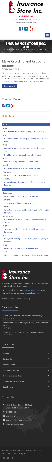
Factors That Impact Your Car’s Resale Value (21, 161)
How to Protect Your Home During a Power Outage (24, 131)
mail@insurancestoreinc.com (17, 420)
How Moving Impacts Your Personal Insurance (22, 155)
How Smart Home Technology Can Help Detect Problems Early (25, 325)
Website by (20, 453)
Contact (19, 298)
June (5, 144)
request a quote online (31, 290)
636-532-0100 (11, 412)
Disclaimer (38, 450)
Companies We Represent (13, 381)
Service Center (9, 364)
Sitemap (27, 298)
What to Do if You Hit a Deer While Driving (20, 175)
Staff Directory (9, 387)
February (7, 172)
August (6, 128)
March (6, 165)
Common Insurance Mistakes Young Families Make (24, 148)
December (7, 193)
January (6, 178)
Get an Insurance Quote (13, 376)
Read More (9, 86)
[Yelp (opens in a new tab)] (31, 28)
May (5, 151)
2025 (5, 189)
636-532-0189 (11, 416)
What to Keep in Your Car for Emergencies (21, 196)
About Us (6, 353)
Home (4, 298)
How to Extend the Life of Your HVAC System (22, 168)
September (8, 216)
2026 (5, 124)
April (5, 158)
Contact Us (7, 359)
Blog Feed (9, 116)
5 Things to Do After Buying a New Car (19, 203)
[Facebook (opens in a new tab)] (21, 28)
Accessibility (7, 453)
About (11, 298)
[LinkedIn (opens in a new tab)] (26, 28)
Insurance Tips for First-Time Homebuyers (21, 248)
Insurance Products (11, 370)
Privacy (29, 450)
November (7, 199)
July (4, 135)
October (6, 206)
